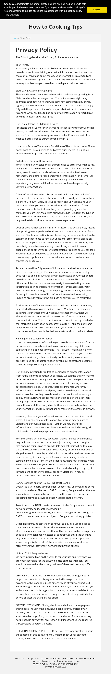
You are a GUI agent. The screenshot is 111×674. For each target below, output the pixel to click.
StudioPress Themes (69, 664)
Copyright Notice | (54, 658)
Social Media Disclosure (69, 661)
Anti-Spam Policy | (23, 658)
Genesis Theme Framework (44, 664)
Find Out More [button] (12, 15)
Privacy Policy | (50, 661)
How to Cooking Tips (55, 26)
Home (15, 38)
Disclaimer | (69, 658)
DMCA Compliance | (84, 658)
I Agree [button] (96, 10)
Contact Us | (38, 658)
